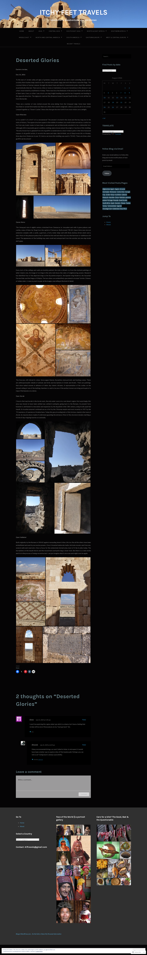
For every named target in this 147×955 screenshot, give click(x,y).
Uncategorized (107, 209)
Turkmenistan (111, 206)
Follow (107, 173)
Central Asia (54, 31)
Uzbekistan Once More (119, 209)
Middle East (24, 37)
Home (21, 31)
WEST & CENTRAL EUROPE (116, 37)
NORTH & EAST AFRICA (96, 31)
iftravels (35, 745)
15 (125, 98)
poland (104, 200)
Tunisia (128, 203)
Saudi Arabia (123, 200)
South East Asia (73, 31)
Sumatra (117, 203)
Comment (84, 794)
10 (104, 98)
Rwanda (115, 200)
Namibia (111, 197)
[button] (36, 169)
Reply (84, 720)
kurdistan (118, 195)
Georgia (127, 192)
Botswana (113, 192)
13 (117, 98)
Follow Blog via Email (112, 149)
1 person (40, 759)
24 (104, 107)
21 (121, 102)
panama (128, 197)
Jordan (108, 195)
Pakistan (122, 197)
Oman (117, 197)
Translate (118, 134)
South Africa (106, 203)
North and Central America (48, 37)
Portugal (110, 200)
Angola (117, 189)
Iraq (103, 195)
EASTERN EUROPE (93, 37)
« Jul (103, 118)
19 (113, 102)
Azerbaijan (106, 192)
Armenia (122, 189)
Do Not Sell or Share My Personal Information (46, 934)
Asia (40, 31)
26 (113, 107)
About (31, 31)
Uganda (119, 206)
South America (73, 37)
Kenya (112, 195)
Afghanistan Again (108, 189)
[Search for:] (116, 56)
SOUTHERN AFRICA (118, 31)
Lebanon (124, 195)
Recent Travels (73, 44)
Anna (32, 720)
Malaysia (105, 197)
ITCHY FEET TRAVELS (74, 12)
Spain (112, 203)
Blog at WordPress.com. (23, 934)
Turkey (104, 206)
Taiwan (123, 203)
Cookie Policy (39, 951)
